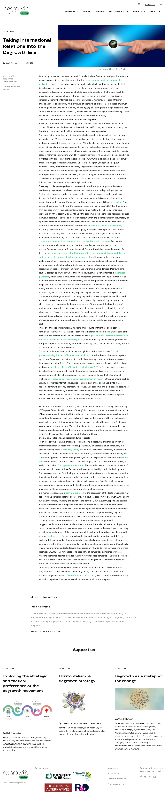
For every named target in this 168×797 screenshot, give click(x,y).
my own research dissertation (81, 575)
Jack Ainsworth (13, 63)
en (161, 4)
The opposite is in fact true (70, 465)
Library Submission (116, 778)
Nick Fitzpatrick (13, 733)
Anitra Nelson (83, 723)
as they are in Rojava (58, 536)
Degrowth (71, 11)
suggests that (115, 202)
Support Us (113, 773)
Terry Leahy (95, 723)
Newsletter (113, 768)
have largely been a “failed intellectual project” (72, 367)
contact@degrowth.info (17, 783)
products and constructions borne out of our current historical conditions (74, 241)
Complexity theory (70, 449)
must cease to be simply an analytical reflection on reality (74, 379)
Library (99, 11)
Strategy (9, 32)
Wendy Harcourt (125, 719)
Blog (86, 11)
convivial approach (75, 493)
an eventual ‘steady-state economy (105, 225)
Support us (150, 4)
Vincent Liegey (69, 723)
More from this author (46, 632)
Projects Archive (115, 784)
